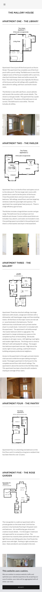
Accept (21, 587)
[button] (4, 4)
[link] (21, 12)
